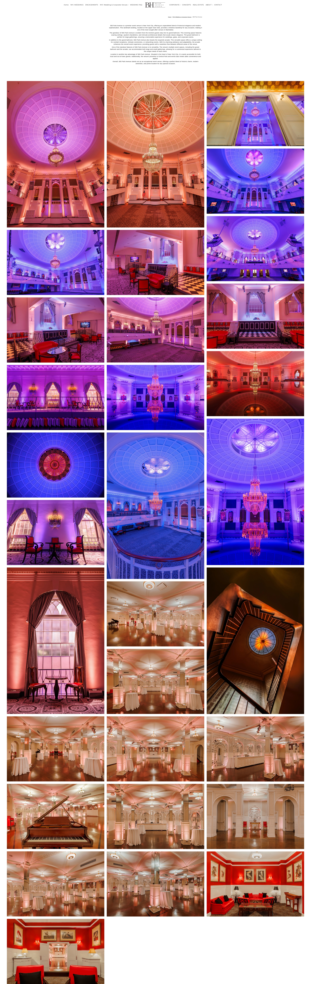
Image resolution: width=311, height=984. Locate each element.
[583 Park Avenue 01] (255, 113)
